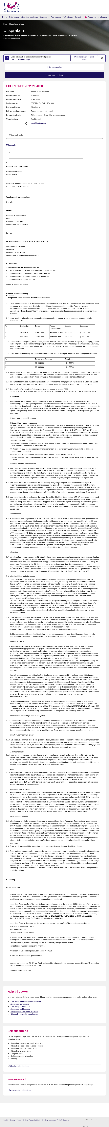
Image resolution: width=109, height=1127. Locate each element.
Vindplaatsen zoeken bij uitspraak (24, 1011)
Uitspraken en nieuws (29, 17)
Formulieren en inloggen (97, 17)
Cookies (25, 1120)
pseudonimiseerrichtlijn (20, 59)
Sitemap (12, 1120)
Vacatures (52, 1120)
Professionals (67, 17)
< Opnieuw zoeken (54, 67)
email (103, 1120)
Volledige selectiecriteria (19, 1066)
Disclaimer (66, 1120)
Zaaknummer (12, 103)
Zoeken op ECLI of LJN (20, 1006)
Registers (43, 17)
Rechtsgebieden (13, 107)
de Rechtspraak (55, 17)
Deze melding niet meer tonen (84, 58)
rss (100, 1120)
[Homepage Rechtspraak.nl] (10, 6)
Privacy (19, 1120)
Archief (59, 1120)
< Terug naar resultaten (54, 75)
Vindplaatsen (12, 119)
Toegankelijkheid (34, 1120)
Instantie (10, 91)
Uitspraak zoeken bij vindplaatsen (24, 1014)
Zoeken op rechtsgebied (20, 1009)
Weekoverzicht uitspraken (20, 1090)
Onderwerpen (14, 17)
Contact (78, 17)
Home (4, 17)
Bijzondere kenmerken (16, 111)
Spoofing (45, 1120)
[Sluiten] (102, 58)
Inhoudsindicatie (13, 115)
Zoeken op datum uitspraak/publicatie (26, 1001)
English (6, 1120)
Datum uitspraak (13, 95)
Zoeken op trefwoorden (20, 1004)
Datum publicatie (13, 99)
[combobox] (54, 135)
